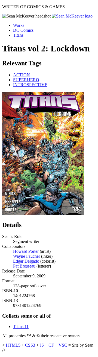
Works (18, 25)
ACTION (21, 74)
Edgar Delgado (26, 261)
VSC (63, 345)
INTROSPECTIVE (30, 84)
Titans (18, 35)
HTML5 (13, 345)
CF (51, 345)
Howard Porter (26, 251)
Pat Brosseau (24, 266)
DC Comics (23, 30)
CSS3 (30, 345)
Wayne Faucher (26, 256)
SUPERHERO (26, 79)
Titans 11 (21, 326)
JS (42, 345)
